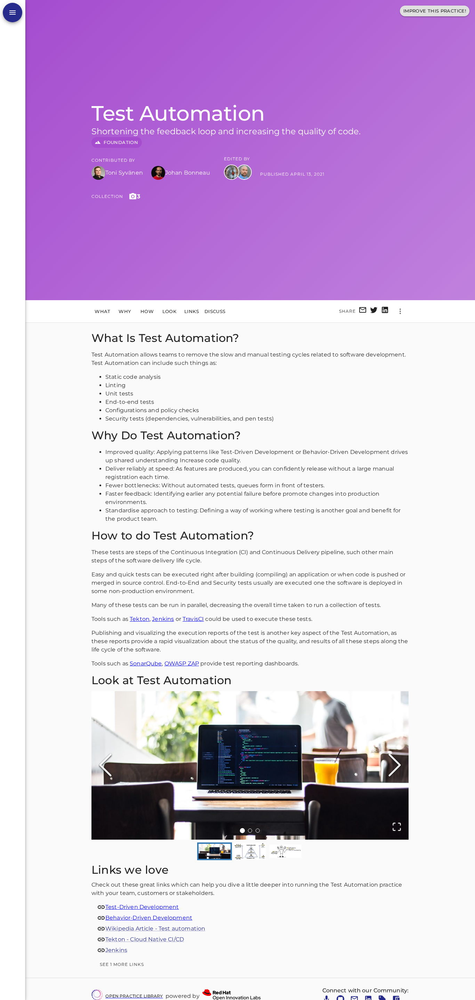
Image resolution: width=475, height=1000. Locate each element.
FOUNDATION (121, 142)
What (103, 311)
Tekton (140, 619)
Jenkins (163, 619)
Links (191, 311)
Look (169, 311)
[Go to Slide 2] (250, 831)
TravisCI (193, 619)
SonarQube (146, 663)
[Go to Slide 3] (258, 831)
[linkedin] (385, 311)
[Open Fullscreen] (397, 827)
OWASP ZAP (181, 663)
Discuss (215, 311)
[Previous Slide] (105, 765)
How (147, 311)
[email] (363, 311)
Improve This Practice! (434, 11)
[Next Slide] (395, 765)
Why (125, 311)
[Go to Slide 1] (242, 830)
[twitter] (374, 311)
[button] (250, 765)
